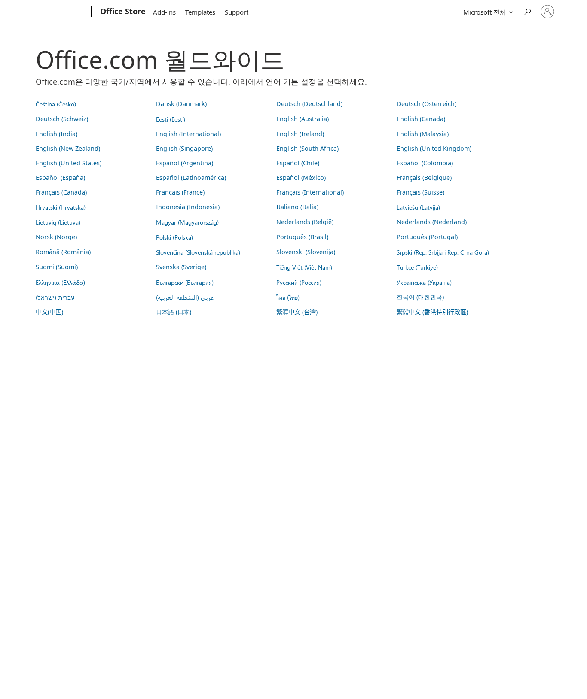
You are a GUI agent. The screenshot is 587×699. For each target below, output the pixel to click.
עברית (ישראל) (55, 297)
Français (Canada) (61, 192)
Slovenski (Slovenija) (305, 252)
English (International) (188, 134)
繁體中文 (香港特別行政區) (432, 312)
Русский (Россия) (298, 282)
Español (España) (60, 177)
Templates (200, 12)
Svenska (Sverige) (181, 267)
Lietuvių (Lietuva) (58, 222)
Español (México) (301, 177)
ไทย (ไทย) (288, 297)
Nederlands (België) (304, 222)
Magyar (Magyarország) (187, 222)
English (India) (56, 134)
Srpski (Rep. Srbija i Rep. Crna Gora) (443, 252)
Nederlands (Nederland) (432, 222)
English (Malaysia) (423, 134)
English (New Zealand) (68, 148)
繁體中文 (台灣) (297, 312)
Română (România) (63, 252)
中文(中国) (49, 312)
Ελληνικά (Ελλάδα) (60, 282)
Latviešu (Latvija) (418, 207)
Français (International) (310, 192)
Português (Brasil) (302, 237)
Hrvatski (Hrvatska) (61, 207)
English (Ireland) (300, 134)
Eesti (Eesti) (170, 119)
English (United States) (68, 163)
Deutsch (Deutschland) (309, 104)
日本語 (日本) (173, 312)
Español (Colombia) (425, 163)
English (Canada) (421, 119)
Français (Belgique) (424, 177)
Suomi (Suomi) (57, 267)
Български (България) (185, 282)
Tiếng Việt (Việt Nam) (304, 267)
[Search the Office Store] (527, 11)
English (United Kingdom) (434, 148)
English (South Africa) (307, 148)
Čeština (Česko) (56, 104)
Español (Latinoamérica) (191, 177)
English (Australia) (302, 119)
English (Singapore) (184, 148)
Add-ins (164, 12)
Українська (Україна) (424, 282)
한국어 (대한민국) (420, 297)
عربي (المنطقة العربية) (185, 297)
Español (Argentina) (184, 163)
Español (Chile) (297, 163)
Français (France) (180, 192)
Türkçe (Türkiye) (417, 267)
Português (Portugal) (427, 237)
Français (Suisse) (420, 192)
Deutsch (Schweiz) (62, 119)
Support (236, 12)
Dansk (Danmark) (181, 104)
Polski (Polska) (174, 237)
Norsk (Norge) (56, 237)
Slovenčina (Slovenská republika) (198, 252)
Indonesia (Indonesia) (188, 207)
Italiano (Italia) (297, 207)
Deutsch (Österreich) (426, 104)
